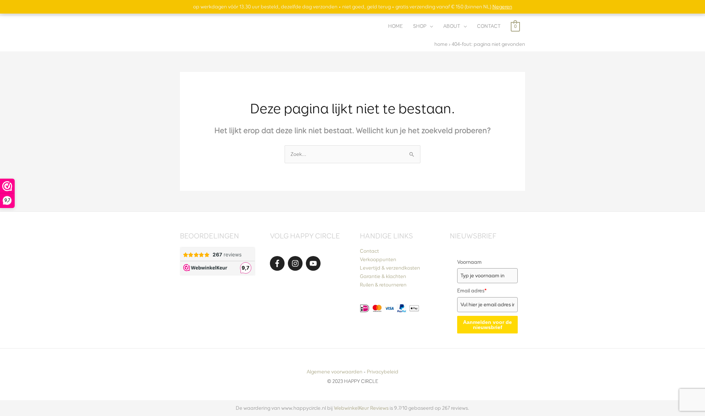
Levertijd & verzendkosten (390, 268)
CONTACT (488, 26)
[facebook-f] (278, 263)
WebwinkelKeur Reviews (361, 408)
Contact (369, 251)
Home (441, 44)
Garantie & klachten (383, 276)
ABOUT (451, 26)
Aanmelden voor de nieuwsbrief (487, 324)
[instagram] (296, 263)
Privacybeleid (382, 372)
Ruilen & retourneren (383, 285)
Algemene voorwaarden (334, 372)
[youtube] (314, 263)
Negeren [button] (502, 7)
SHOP (419, 26)
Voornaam (469, 262)
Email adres (472, 291)
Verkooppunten (378, 259)
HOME (395, 26)
